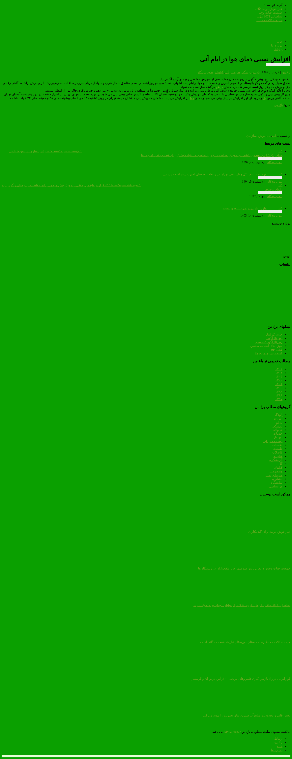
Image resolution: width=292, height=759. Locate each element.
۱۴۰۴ (278, 372)
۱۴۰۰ (278, 388)
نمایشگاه (276, 482)
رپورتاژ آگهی (274, 338)
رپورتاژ (278, 437)
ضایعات (277, 445)
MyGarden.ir (232, 731)
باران (256, 72)
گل (227, 72)
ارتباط (278, 49)
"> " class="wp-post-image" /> (145, 153)
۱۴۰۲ (278, 380)
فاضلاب (277, 452)
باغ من (286, 72)
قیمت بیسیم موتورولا (268, 353)
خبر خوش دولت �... (268, 9)
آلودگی (278, 414)
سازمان (251, 135)
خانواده (277, 429)
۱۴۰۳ (278, 376)
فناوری (277, 456)
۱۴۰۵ (278, 369)
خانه (279, 41)
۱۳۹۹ (278, 391)
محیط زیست (274, 475)
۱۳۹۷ (278, 399)
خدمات (277, 433)
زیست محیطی (272, 441)
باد (264, 98)
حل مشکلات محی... (269, 20)
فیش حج (276, 349)
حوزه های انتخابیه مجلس (266, 345)
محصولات (276, 471)
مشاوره (277, 479)
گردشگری (275, 460)
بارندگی (246, 72)
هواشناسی (275, 486)
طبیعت (235, 72)
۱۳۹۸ (278, 395)
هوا (192, 98)
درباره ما (276, 45)
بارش (219, 86)
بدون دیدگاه (205, 72)
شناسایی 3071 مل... (269, 16)
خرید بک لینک (273, 334)
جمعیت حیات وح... (270, 12)
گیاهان (219, 72)
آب (207, 83)
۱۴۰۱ (278, 384)
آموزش (277, 418)
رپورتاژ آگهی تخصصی (268, 342)
